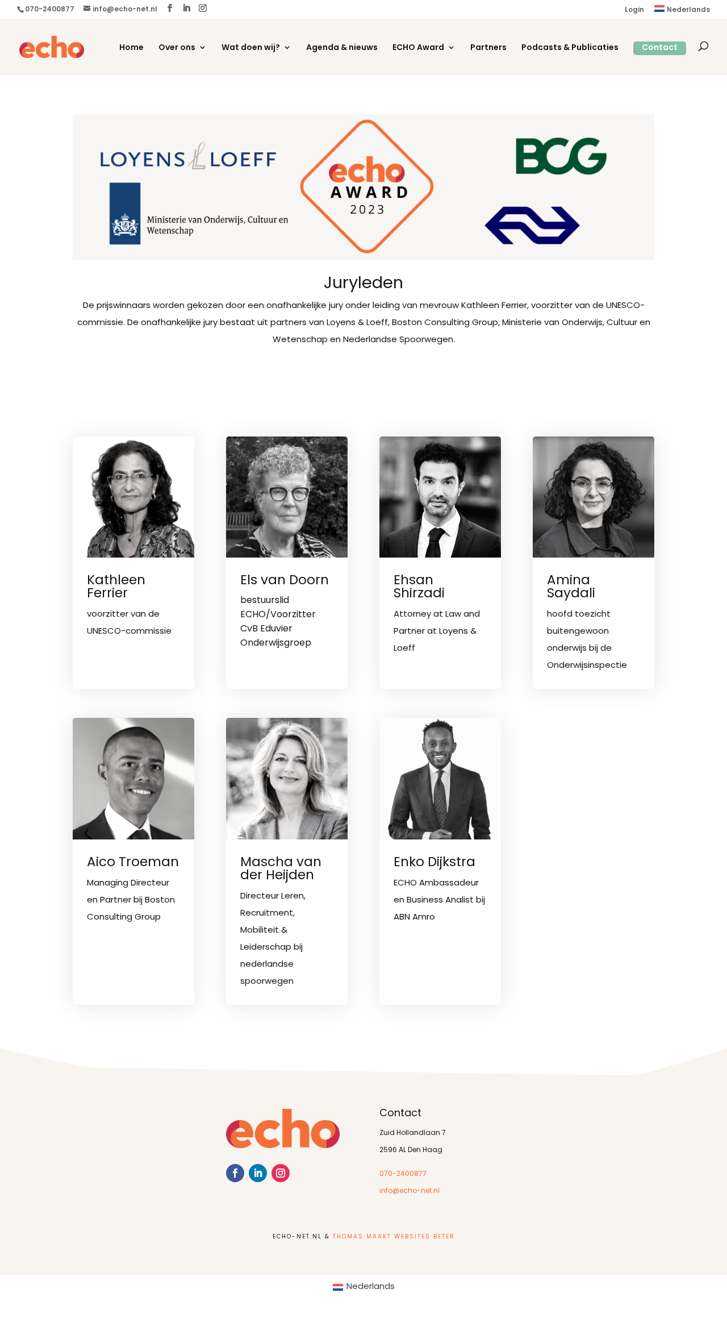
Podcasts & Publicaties (570, 48)
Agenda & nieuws (342, 48)
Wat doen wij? (251, 48)
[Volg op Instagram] (280, 1173)
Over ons (176, 48)
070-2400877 (403, 1174)
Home (131, 48)
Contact (660, 48)
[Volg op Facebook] (235, 1173)
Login (634, 10)
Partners (488, 48)
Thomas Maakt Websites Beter (394, 1237)
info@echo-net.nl (409, 1191)
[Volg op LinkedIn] (258, 1173)
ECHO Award (418, 48)
